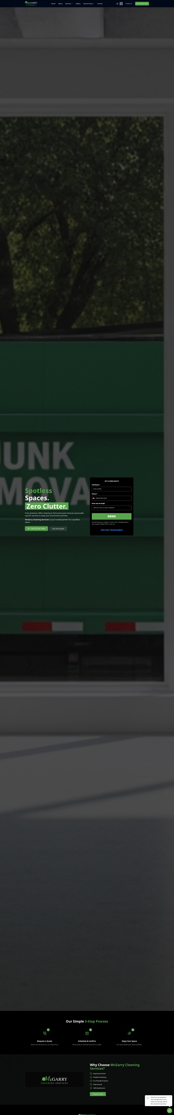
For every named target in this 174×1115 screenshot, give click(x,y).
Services (68, 4)
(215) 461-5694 (143, 3)
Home (53, 4)
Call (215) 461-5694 (38, 528)
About (60, 4)
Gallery (78, 4)
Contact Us (129, 3)
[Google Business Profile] (117, 4)
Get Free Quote (58, 529)
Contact (100, 4)
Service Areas (88, 4)
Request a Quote (98, 1094)
